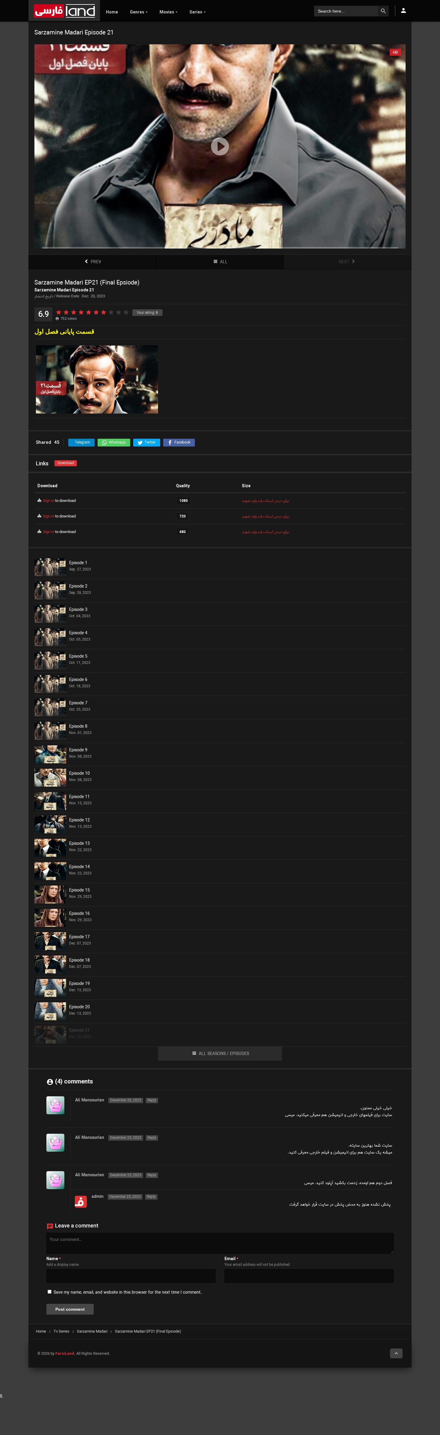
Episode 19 (79, 984)
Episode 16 (79, 914)
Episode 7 (78, 703)
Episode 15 (79, 891)
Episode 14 (79, 867)
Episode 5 (78, 657)
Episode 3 (78, 610)
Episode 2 (78, 587)
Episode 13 (79, 844)
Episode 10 (79, 774)
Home (112, 12)
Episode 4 (78, 633)
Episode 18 (79, 961)
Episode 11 (79, 797)
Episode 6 (78, 680)
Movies (167, 12)
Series (195, 12)
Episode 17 (79, 937)
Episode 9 (78, 750)
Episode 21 (79, 1031)
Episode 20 (79, 1007)
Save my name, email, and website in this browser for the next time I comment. (128, 1292)
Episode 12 (79, 821)
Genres (137, 12)
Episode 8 (78, 727)
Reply (152, 1100)
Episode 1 (78, 563)
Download (65, 463)
